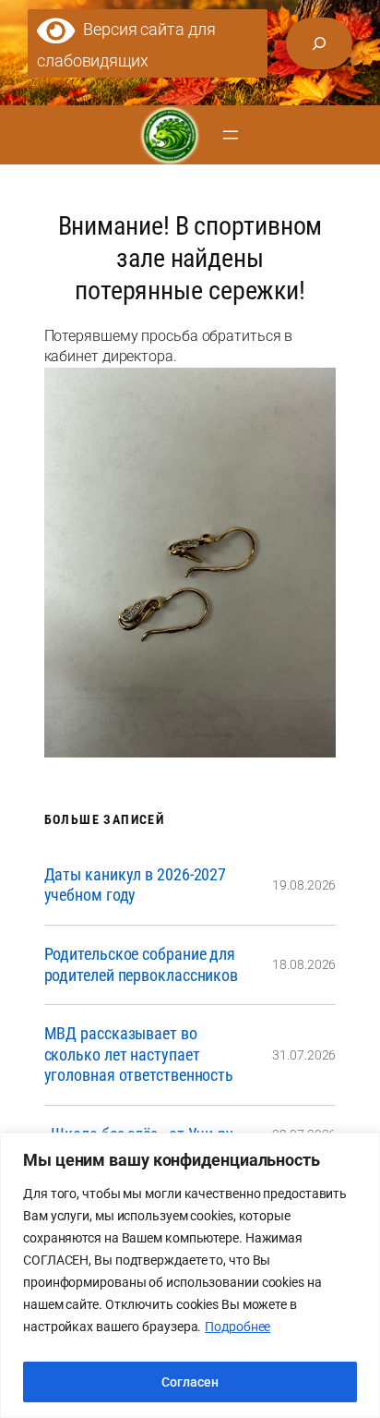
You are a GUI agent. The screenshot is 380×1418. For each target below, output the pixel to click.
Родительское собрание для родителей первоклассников (141, 964)
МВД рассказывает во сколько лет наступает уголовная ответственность (139, 1054)
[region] (190, 1275)
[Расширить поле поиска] (319, 43)
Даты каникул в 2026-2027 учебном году (135, 885)
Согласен (190, 1382)
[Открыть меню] (231, 135)
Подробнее (237, 1326)
